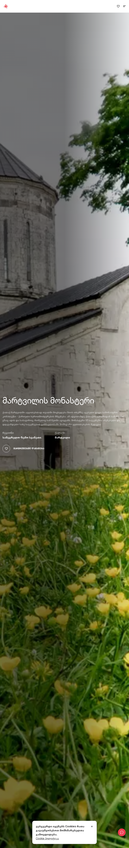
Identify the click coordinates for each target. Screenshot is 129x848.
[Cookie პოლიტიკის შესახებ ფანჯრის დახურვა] (92, 826)
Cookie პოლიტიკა (47, 838)
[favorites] (118, 6)
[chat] (122, 832)
